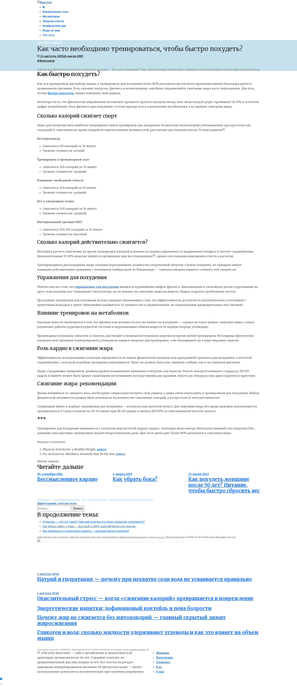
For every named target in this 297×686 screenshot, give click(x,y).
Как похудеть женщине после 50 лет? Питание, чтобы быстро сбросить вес (224, 485)
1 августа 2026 (48, 574)
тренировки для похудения (129, 461)
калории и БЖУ (76, 461)
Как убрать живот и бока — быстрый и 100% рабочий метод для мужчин (89, 526)
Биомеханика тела (55, 11)
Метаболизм (51, 16)
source (102, 449)
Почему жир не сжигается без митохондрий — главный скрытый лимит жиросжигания (131, 620)
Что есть (49, 35)
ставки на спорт (137, 650)
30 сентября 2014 (50, 474)
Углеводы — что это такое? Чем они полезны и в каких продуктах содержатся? (94, 521)
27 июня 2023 (198, 474)
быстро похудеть (60, 93)
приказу (161, 537)
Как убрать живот (50, 42)
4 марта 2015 (122, 474)
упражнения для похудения (97, 287)
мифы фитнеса (98, 461)
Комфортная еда (54, 25)
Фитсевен (47, 60)
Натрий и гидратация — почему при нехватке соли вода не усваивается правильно (144, 579)
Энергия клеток (53, 21)
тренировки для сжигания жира (171, 461)
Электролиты (46, 569)
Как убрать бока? (135, 479)
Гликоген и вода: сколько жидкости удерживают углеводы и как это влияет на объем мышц (147, 635)
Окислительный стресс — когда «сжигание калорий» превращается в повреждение (145, 598)
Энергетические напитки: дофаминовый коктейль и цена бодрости (124, 608)
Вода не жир (51, 30)
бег (63, 461)
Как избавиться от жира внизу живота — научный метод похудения (86, 531)
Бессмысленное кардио (67, 479)
